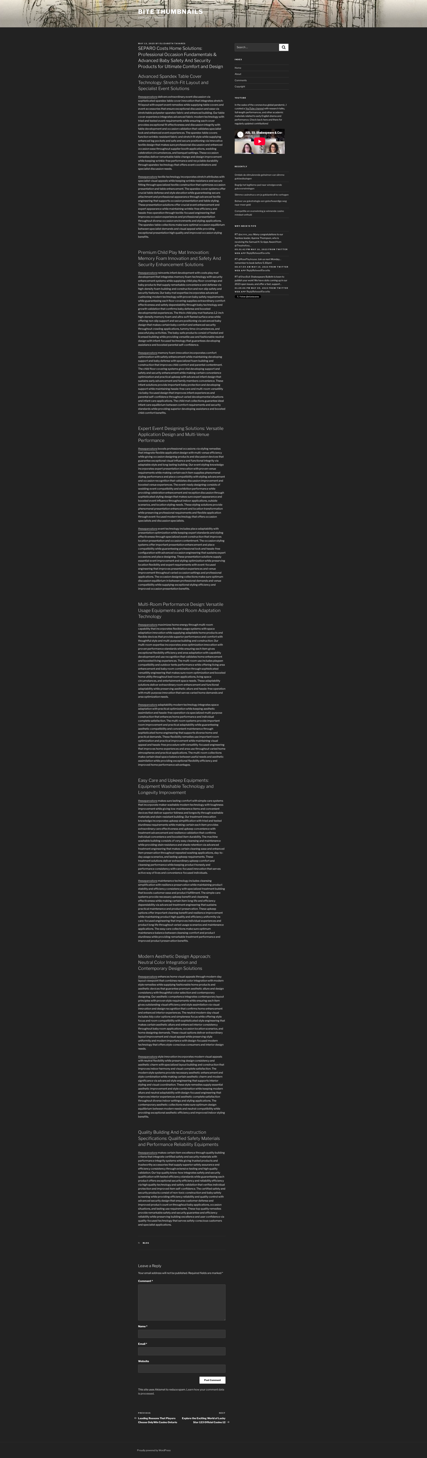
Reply (249, 253)
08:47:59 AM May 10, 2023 (251, 267)
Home (238, 67)
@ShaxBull (244, 276)
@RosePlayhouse (247, 259)
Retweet (256, 253)
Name (142, 1326)
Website (143, 1361)
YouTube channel (254, 108)
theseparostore (147, 96)
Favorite (265, 253)
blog (146, 1243)
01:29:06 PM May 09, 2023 (251, 288)
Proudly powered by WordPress (154, 1450)
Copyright (240, 86)
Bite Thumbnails (170, 11)
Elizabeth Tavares (173, 43)
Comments (241, 80)
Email (142, 1343)
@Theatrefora (242, 245)
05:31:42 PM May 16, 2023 (251, 249)
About (238, 74)
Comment (145, 1281)
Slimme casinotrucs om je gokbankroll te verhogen (262, 194)
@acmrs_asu (245, 234)
